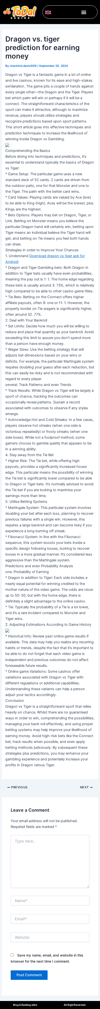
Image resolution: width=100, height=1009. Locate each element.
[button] (84, 12)
